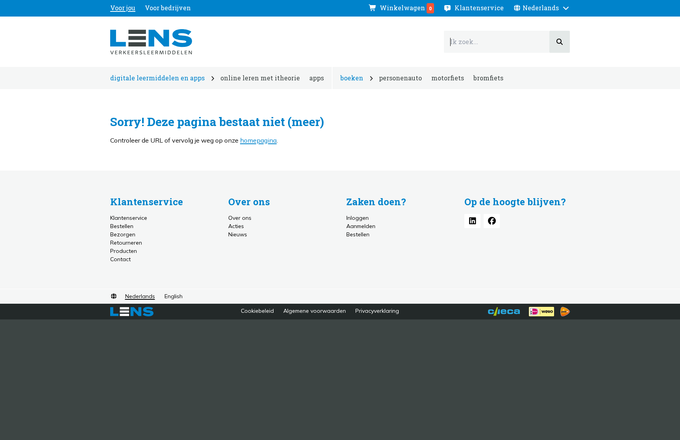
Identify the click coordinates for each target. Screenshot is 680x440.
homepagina (258, 140)
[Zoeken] (559, 42)
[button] (541, 8)
